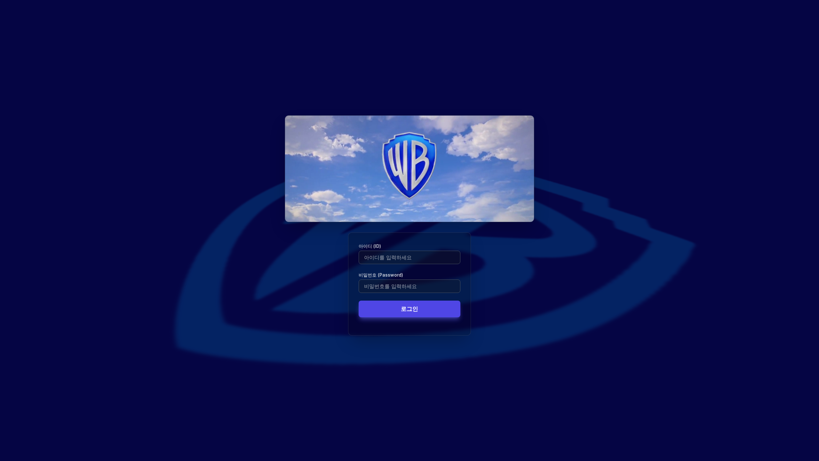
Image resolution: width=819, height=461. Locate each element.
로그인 (409, 308)
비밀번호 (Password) (381, 275)
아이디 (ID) (370, 246)
